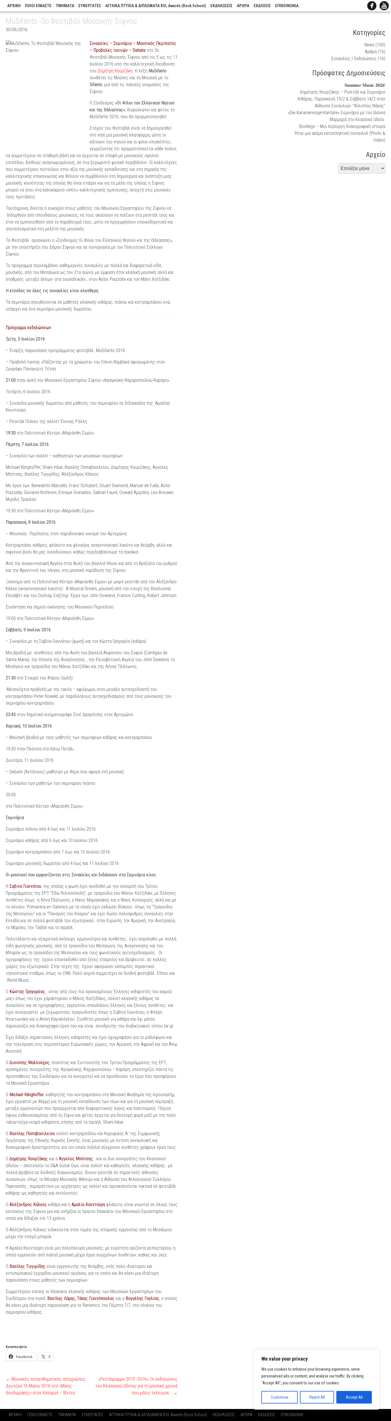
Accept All (354, 1397)
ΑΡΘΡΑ (243, 5)
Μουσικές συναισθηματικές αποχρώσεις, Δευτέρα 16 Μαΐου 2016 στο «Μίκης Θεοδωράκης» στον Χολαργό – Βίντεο (46, 1386)
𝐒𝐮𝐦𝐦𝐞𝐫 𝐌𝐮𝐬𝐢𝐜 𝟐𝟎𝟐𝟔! (365, 85)
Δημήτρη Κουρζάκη (115, 71)
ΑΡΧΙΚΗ (14, 5)
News (369, 45)
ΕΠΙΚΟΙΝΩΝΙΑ (287, 5)
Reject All (317, 1397)
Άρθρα (371, 51)
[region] (317, 1379)
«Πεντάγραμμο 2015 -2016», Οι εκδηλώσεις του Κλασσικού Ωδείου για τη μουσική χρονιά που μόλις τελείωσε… (136, 1386)
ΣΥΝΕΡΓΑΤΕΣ (89, 5)
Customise (280, 1397)
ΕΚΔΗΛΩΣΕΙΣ (221, 5)
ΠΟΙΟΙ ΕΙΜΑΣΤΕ (38, 5)
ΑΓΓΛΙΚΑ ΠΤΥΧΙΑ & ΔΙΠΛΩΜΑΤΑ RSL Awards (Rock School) (155, 5)
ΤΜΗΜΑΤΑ (65, 5)
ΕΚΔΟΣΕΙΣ (262, 5)
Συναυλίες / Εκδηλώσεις (354, 58)
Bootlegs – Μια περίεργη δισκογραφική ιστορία (342, 126)
